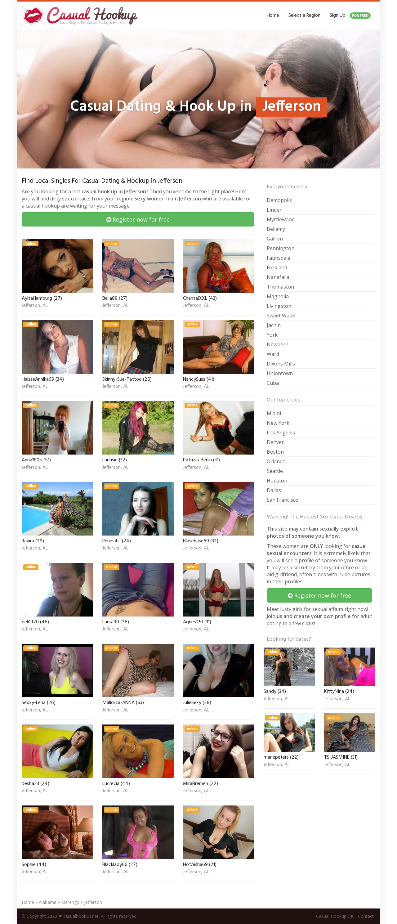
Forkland (277, 267)
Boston (275, 451)
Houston (277, 480)
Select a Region (304, 15)
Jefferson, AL (35, 306)
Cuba (273, 382)
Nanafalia (278, 277)
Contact (366, 916)
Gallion (275, 238)
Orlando (276, 461)
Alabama (47, 902)
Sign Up (349, 15)
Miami (274, 413)
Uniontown (280, 373)
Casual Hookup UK (335, 916)
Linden (275, 209)
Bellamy (276, 229)
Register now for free (140, 219)
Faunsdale (278, 257)
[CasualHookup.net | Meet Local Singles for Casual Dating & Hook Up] (81, 15)
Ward (273, 354)
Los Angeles (281, 432)
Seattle (275, 471)
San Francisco (282, 499)
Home (273, 15)
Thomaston (280, 286)
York (272, 334)
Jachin (274, 325)
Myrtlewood (281, 219)
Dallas (274, 490)
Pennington (280, 248)
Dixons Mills (281, 363)
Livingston (279, 306)
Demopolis (279, 200)
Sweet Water (281, 315)
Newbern (277, 344)
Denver (275, 442)
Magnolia (278, 296)
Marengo (70, 902)
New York (278, 422)
